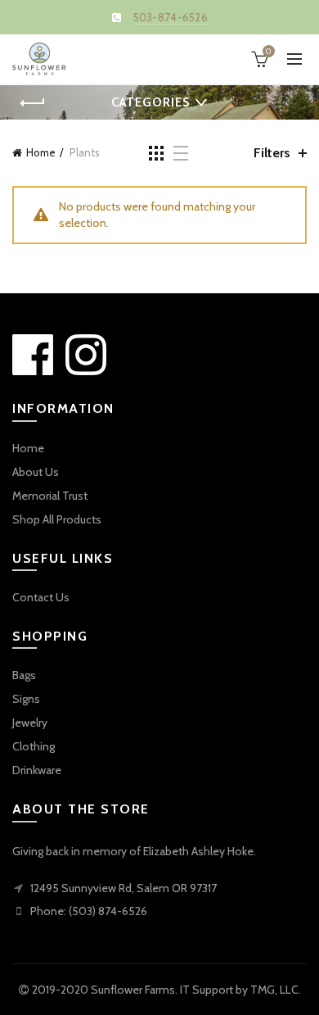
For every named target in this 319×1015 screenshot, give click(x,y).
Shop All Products (56, 519)
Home (41, 152)
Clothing (33, 746)
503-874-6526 (171, 17)
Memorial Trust (50, 495)
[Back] (32, 103)
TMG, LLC (274, 989)
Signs (26, 698)
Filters (272, 153)
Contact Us (41, 597)
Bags (24, 675)
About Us (35, 471)
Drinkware (36, 770)
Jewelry (29, 722)
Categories (150, 102)
